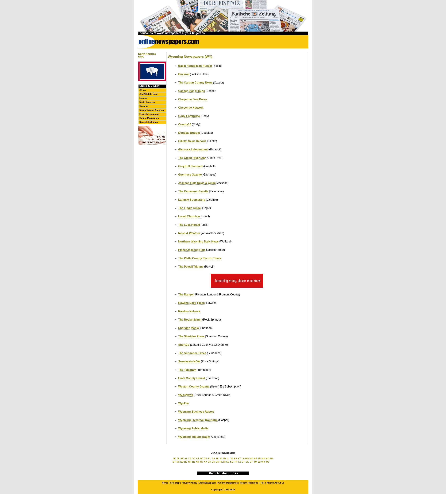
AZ (185, 458)
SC (227, 462)
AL (178, 458)
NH (189, 462)
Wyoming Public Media (193, 428)
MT (174, 462)
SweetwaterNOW (189, 361)
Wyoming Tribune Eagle (194, 436)
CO (193, 458)
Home (165, 482)
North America (147, 102)
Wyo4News (185, 394)
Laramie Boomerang (191, 199)
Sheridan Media (188, 327)
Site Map (175, 482)
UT (243, 462)
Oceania (143, 106)
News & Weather (189, 233)
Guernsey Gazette (190, 174)
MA (247, 458)
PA (221, 462)
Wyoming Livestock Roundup (198, 420)
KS (235, 458)
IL (228, 458)
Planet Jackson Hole (191, 249)
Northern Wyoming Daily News (198, 241)
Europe (143, 98)
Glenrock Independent (193, 149)
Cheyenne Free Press (192, 99)
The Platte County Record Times (199, 258)
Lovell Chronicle (189, 216)
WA (255, 462)
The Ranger (186, 294)
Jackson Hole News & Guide (197, 182)
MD (251, 458)
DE (205, 458)
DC (201, 458)
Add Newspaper (207, 482)
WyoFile (183, 403)
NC (178, 462)
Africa (142, 90)
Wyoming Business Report (196, 411)
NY (205, 462)
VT (251, 462)
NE (185, 462)
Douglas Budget (189, 132)
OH (209, 462)
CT (197, 458)
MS (272, 458)
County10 (184, 124)
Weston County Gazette (193, 386)
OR (217, 462)
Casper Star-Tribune (191, 90)
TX (239, 462)
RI (224, 462)
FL (209, 458)
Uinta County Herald (191, 378)
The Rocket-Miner (190, 319)
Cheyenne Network (190, 107)
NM (197, 462)
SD (231, 462)
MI (259, 458)
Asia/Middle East (148, 94)
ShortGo (183, 344)
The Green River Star (192, 157)
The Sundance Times (192, 353)
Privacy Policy (189, 482)
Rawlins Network (189, 311)
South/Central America (151, 110)
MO (267, 458)
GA (213, 458)
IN (232, 458)
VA (247, 462)
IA (221, 458)
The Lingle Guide (189, 208)
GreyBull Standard (190, 166)
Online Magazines (149, 118)
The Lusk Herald (189, 224)
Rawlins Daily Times (191, 302)
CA (189, 458)
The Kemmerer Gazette (193, 191)
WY (267, 462)
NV (201, 462)
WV (263, 462)
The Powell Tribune (190, 266)
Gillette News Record (192, 141)
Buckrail (183, 74)
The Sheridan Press (191, 336)
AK (174, 458)
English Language (149, 114)
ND (181, 462)
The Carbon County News (195, 82)
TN (235, 462)
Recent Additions (148, 122)
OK (213, 462)
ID (224, 458)
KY (239, 458)
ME (255, 458)
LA (243, 458)
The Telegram (187, 369)
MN (263, 458)
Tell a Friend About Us (272, 482)
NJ (193, 462)
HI (217, 458)
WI (259, 462)
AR (181, 458)
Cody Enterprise (189, 116)
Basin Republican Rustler (195, 65)
